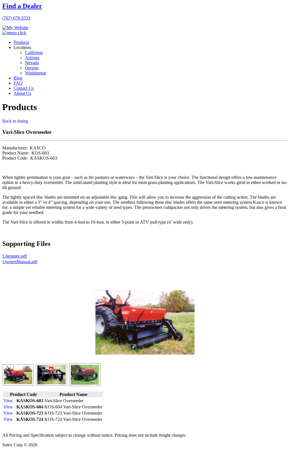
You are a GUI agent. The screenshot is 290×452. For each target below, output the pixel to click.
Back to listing (15, 121)
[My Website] (15, 27)
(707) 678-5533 (16, 18)
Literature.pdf (15, 256)
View (8, 400)
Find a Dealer (22, 6)
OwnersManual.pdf (20, 261)
